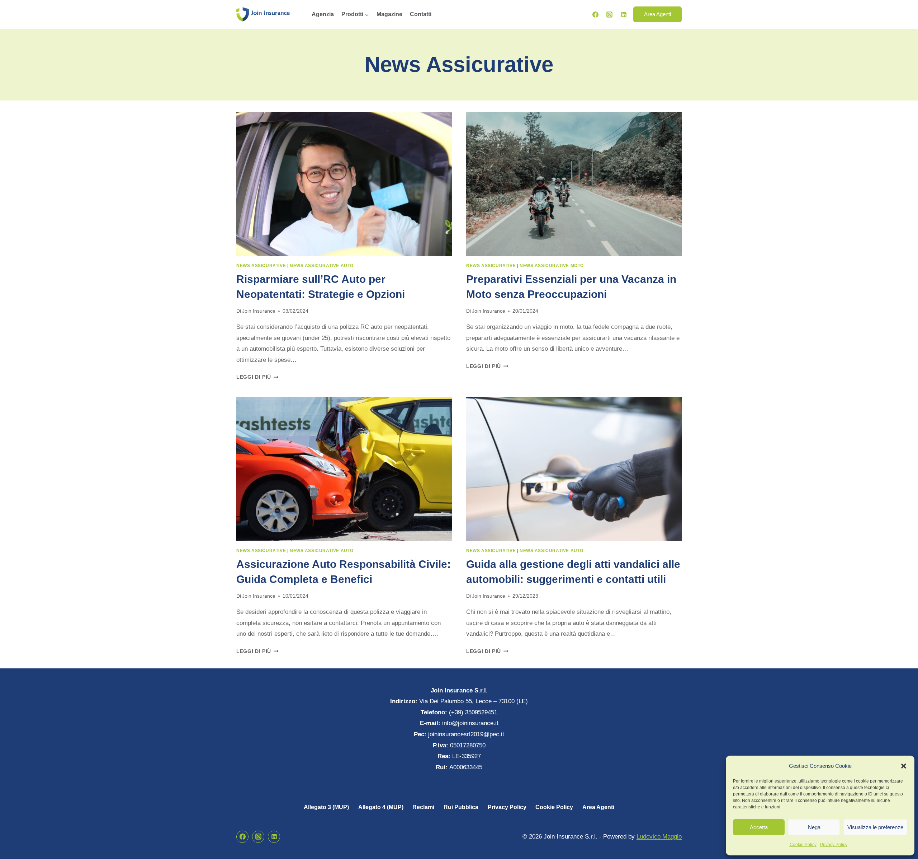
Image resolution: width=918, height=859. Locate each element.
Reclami (423, 807)
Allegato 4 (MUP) (380, 807)
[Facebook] (596, 14)
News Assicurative (261, 265)
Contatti (420, 14)
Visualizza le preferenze (875, 827)
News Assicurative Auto (322, 265)
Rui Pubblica (461, 807)
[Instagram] (610, 14)
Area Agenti (657, 14)
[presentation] (344, 184)
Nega (814, 827)
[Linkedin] (623, 14)
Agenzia (323, 14)
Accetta (759, 827)
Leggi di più (257, 377)
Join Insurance (258, 311)
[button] (903, 766)
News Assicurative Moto (552, 265)
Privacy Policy (833, 844)
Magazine (389, 14)
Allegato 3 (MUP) (326, 807)
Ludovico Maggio (659, 836)
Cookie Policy (803, 844)
